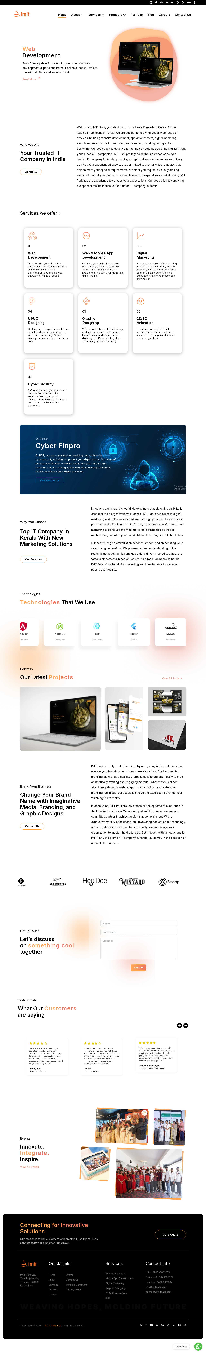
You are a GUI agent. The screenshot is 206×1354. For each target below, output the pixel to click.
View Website (47, 480)
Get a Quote (170, 1234)
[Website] (60, 718)
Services (53, 1284)
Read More (30, 77)
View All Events (30, 1166)
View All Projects (172, 678)
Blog (151, 14)
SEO (107, 1298)
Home (52, 1274)
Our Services (33, 559)
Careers (164, 14)
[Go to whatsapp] (198, 1347)
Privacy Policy (73, 1289)
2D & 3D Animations (116, 1293)
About (52, 1279)
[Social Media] (167, 701)
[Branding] (167, 735)
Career (52, 1294)
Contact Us (183, 14)
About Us (31, 171)
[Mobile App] (124, 718)
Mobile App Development (119, 1278)
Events (69, 1274)
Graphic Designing (115, 1288)
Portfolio (137, 14)
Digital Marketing (114, 1283)
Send (137, 967)
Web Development (115, 1273)
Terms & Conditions (77, 1284)
